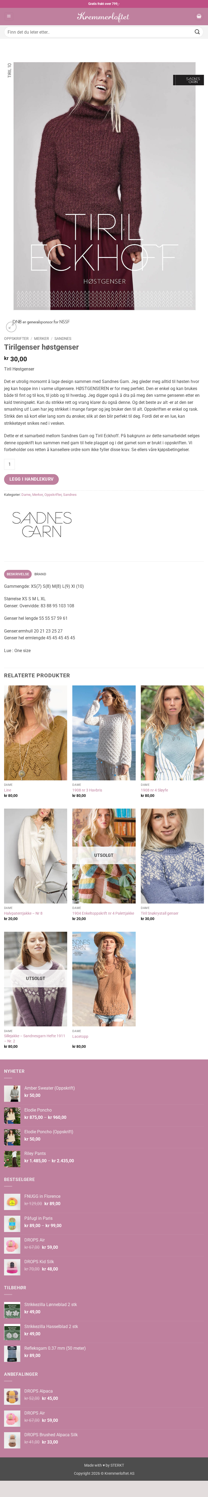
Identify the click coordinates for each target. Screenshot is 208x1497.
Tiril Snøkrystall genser (159, 913)
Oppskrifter (16, 338)
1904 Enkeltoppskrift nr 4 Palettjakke (103, 913)
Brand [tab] (40, 574)
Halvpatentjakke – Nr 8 (23, 913)
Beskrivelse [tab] (18, 574)
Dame (26, 495)
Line (7, 790)
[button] (9, 16)
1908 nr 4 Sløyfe (154, 790)
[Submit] (197, 32)
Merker (41, 338)
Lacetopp (80, 1036)
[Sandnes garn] (42, 524)
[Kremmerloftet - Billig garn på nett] (104, 16)
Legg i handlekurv (31, 479)
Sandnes (62, 338)
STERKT (117, 1465)
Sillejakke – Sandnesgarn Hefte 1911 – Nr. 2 (34, 1038)
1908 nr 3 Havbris (87, 790)
